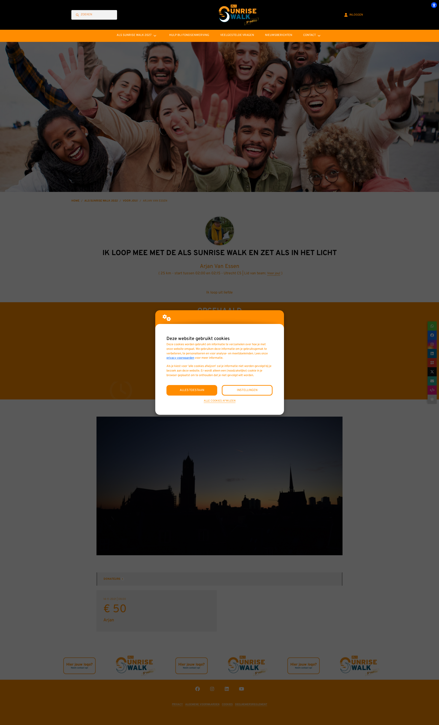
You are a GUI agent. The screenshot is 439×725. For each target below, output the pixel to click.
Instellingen (247, 390)
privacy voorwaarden (180, 358)
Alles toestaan (192, 390)
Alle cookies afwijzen (220, 400)
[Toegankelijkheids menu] (434, 5)
